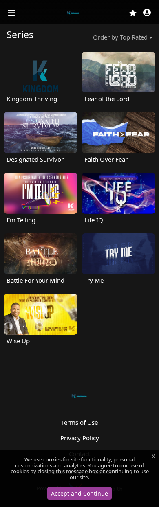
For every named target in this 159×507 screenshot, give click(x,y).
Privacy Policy (79, 438)
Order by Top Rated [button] (120, 37)
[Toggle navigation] (12, 13)
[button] (147, 13)
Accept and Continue (79, 493)
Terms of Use (79, 422)
